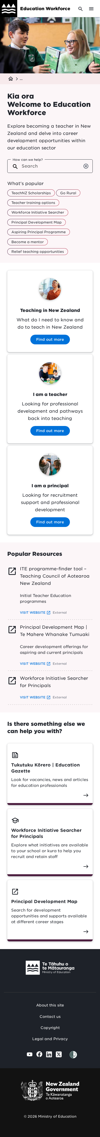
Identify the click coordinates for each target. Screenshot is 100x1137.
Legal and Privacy (50, 1039)
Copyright (50, 1028)
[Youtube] (30, 1054)
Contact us (50, 1016)
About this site (50, 1005)
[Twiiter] (59, 1054)
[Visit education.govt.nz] (50, 969)
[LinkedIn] (49, 1054)
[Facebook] (39, 1054)
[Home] (8, 8)
